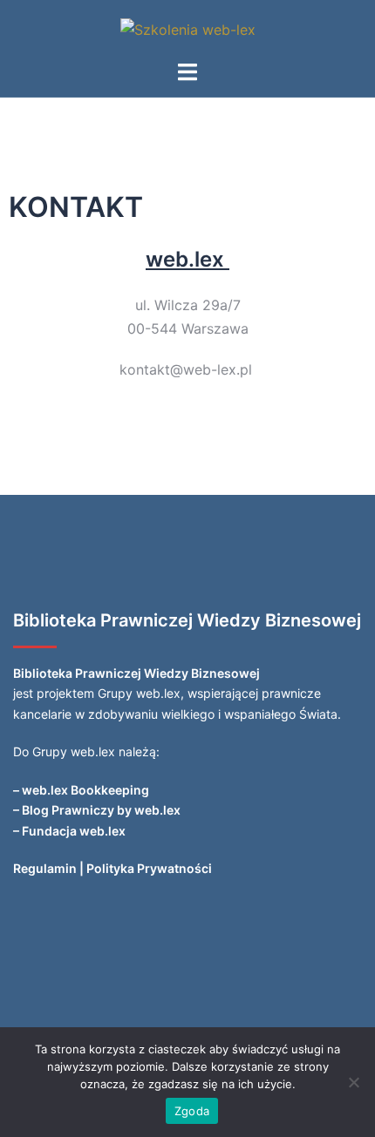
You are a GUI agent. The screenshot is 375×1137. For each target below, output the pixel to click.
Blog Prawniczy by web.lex (101, 809)
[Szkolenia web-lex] (188, 28)
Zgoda (191, 1111)
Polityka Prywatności (149, 868)
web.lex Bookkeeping (85, 789)
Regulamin (45, 868)
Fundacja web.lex (74, 830)
